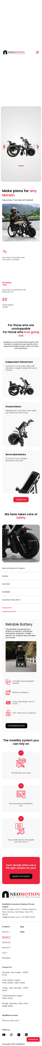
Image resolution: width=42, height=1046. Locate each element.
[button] (38, 52)
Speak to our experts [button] (21, 876)
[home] (13, 52)
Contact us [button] (33, 1039)
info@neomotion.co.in (11, 917)
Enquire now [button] (21, 499)
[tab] (21, 568)
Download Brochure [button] (16, 725)
